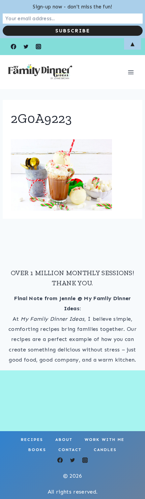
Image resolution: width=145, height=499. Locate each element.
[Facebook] (60, 460)
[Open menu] (130, 72)
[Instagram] (85, 460)
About (63, 439)
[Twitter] (72, 460)
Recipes (32, 439)
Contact (70, 449)
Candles (105, 449)
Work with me (104, 439)
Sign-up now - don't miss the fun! (72, 7)
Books (37, 449)
